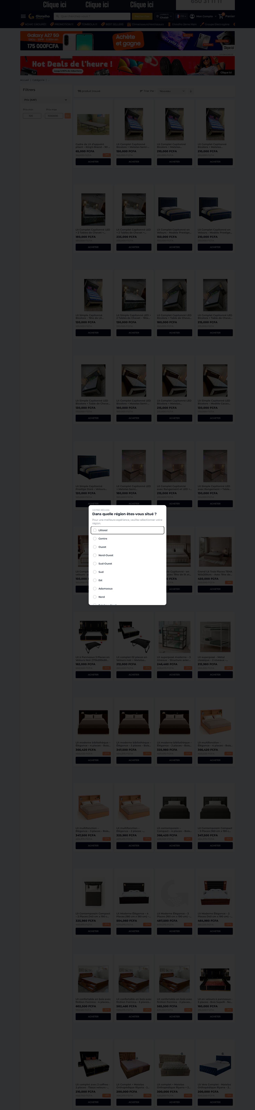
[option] (127, 530)
